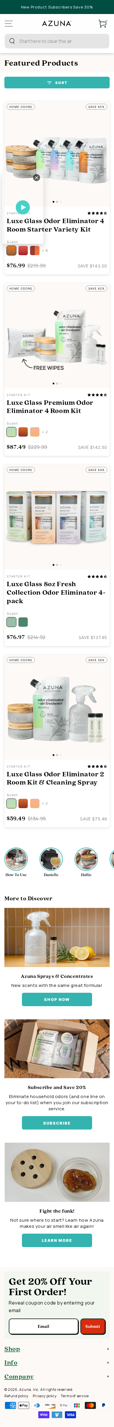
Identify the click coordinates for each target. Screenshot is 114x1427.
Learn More (57, 1240)
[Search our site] (12, 41)
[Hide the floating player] (36, 177)
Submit (92, 1326)
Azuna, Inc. (29, 1389)
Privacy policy (44, 1395)
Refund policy (16, 1395)
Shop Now (57, 999)
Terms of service (75, 1395)
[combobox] (50, 41)
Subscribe (57, 1123)
